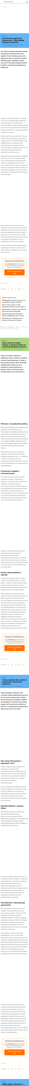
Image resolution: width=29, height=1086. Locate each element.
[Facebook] (8, 289)
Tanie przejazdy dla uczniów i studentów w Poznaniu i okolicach (14, 682)
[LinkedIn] (22, 289)
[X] (12, 289)
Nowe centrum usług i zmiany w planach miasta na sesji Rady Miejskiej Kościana (14, 345)
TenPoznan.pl (3, 327)
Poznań (17, 327)
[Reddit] (19, 289)
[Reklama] (14, 19)
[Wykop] (15, 289)
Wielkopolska (11, 327)
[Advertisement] (14, 93)
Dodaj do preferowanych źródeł (14, 272)
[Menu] (27, 2)
